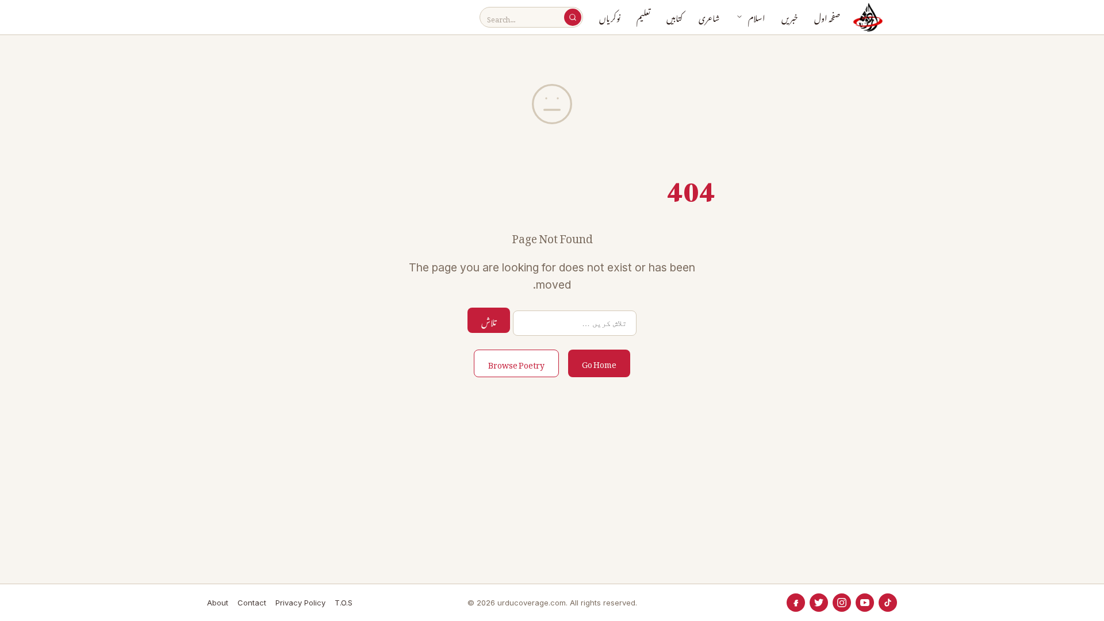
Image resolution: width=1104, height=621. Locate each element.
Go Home (599, 362)
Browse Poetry (516, 363)
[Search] (572, 17)
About (217, 602)
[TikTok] (888, 602)
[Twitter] (819, 602)
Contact (251, 602)
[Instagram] (842, 602)
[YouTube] (865, 602)
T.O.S (343, 602)
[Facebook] (796, 602)
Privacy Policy (300, 602)
